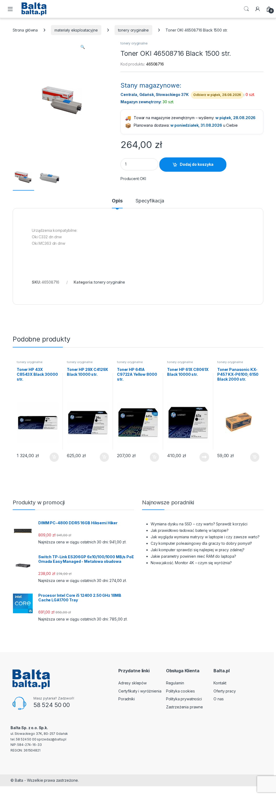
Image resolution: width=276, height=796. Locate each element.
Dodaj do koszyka (196, 164)
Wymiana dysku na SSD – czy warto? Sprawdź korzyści (199, 524)
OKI (143, 178)
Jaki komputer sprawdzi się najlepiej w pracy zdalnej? (197, 549)
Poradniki (126, 699)
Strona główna (25, 30)
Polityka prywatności (184, 699)
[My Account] (258, 9)
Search (246, 9)
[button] (82, 47)
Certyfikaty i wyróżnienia (139, 691)
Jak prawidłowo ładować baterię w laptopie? (190, 530)
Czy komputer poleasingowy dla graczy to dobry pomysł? (201, 543)
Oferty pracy (224, 691)
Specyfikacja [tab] (150, 201)
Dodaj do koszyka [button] (51, 457)
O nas (218, 699)
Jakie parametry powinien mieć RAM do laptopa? (193, 556)
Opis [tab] (117, 201)
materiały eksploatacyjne (76, 30)
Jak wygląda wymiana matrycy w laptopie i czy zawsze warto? (205, 537)
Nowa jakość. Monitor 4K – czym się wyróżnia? (191, 562)
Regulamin (175, 683)
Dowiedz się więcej (201, 457)
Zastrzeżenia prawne (184, 707)
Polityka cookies (180, 691)
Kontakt (219, 683)
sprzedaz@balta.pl (51, 739)
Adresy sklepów (132, 683)
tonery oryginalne (133, 30)
